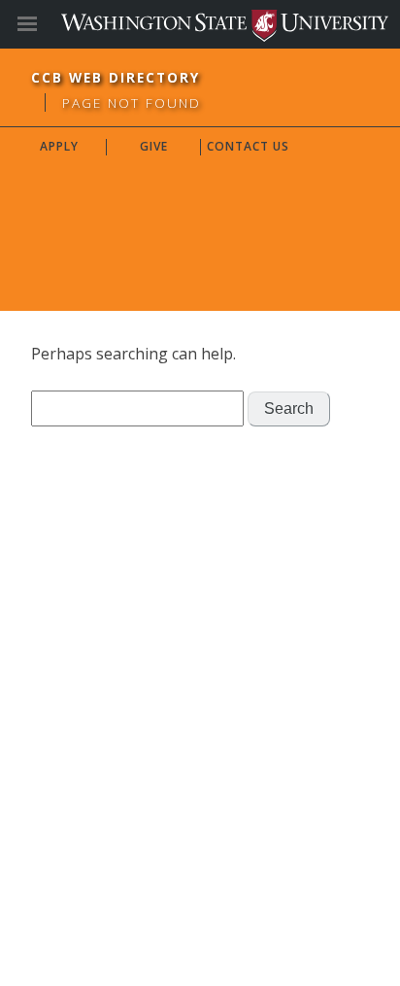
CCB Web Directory (115, 77)
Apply (59, 146)
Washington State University (200, 24)
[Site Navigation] (48, 24)
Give (154, 146)
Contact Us (248, 146)
